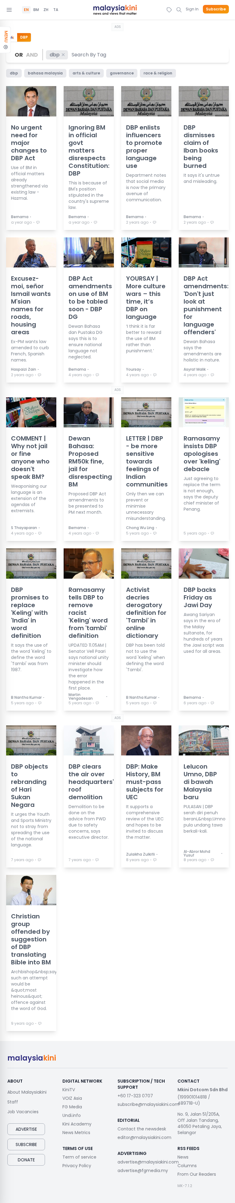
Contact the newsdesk (142, 1129)
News (182, 1157)
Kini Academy (76, 1124)
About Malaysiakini (27, 1092)
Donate (26, 1160)
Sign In (192, 9)
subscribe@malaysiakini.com (148, 1104)
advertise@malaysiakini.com (148, 1162)
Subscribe (216, 9)
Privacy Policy (76, 1166)
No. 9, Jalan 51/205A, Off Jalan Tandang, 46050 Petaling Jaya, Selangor (199, 1123)
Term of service (79, 1157)
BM (36, 9)
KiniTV (68, 1090)
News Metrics (76, 1132)
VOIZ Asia (72, 1098)
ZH (45, 9)
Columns (187, 1166)
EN (26, 9)
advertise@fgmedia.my (143, 1170)
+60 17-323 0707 (135, 1096)
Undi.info (71, 1115)
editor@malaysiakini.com (144, 1137)
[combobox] (89, 55)
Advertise (26, 1129)
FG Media (72, 1107)
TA (55, 9)
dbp (55, 54)
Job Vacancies (23, 1112)
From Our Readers (196, 1174)
